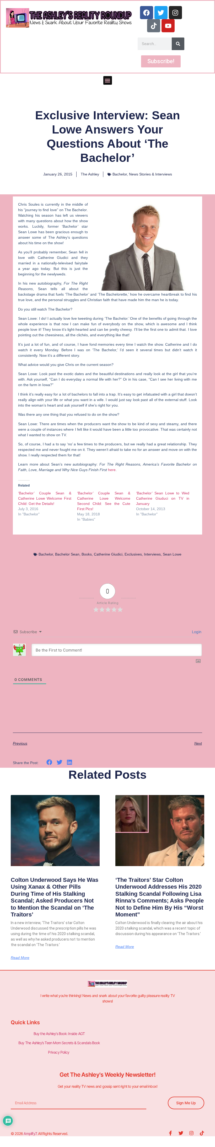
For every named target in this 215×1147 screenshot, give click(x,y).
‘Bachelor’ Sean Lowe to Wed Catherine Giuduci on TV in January (162, 498)
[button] (107, 80)
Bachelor (119, 174)
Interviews (152, 554)
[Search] (178, 44)
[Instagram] (175, 12)
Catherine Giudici (108, 554)
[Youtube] (168, 25)
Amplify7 (30, 1133)
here (112, 470)
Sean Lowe (172, 554)
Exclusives (133, 554)
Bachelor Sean (67, 554)
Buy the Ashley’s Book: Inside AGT (59, 1033)
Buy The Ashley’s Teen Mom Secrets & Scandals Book (59, 1043)
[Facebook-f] (170, 1133)
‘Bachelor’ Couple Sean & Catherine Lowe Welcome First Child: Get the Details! (44, 498)
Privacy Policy (59, 1052)
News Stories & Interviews (150, 174)
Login (196, 631)
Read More (20, 957)
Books (87, 554)
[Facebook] (146, 12)
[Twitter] (161, 12)
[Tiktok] (153, 25)
